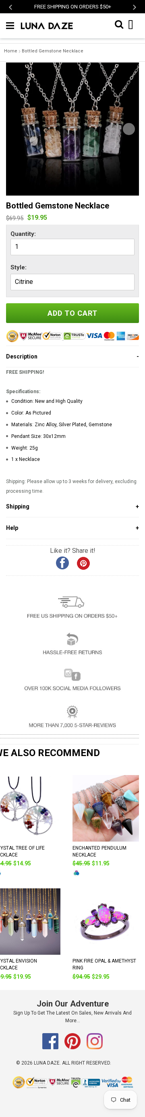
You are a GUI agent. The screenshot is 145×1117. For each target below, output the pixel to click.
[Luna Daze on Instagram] (94, 1047)
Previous (11, 7)
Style (17, 267)
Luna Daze (47, 1063)
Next (134, 7)
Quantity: (23, 234)
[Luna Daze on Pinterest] (73, 1047)
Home (10, 51)
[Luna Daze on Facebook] (51, 1047)
